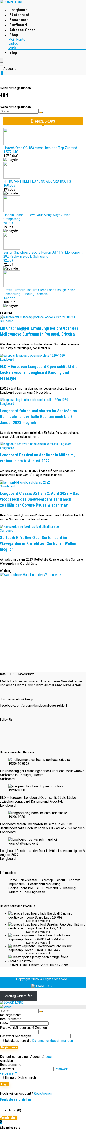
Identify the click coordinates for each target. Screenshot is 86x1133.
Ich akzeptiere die (38, 1041)
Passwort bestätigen (15, 1036)
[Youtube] (46, 731)
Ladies (13, 43)
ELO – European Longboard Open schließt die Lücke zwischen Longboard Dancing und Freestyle (38, 372)
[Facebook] (8, 731)
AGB (39, 888)
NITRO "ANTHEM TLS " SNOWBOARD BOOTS (37, 181)
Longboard (18, 9)
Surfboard (18, 24)
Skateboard (19, 14)
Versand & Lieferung (61, 888)
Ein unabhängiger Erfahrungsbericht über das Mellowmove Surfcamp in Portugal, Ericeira (42, 773)
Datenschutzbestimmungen (52, 1041)
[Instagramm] (27, 731)
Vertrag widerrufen (18, 996)
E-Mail (4, 1023)
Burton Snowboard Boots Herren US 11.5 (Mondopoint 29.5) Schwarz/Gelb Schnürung (43, 254)
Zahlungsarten (34, 892)
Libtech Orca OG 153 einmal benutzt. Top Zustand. (40, 148)
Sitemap (47, 880)
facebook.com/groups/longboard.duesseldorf (33, 705)
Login (4, 1084)
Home (12, 880)
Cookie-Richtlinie (20, 888)
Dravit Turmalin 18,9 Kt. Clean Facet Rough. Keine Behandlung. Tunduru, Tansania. (39, 292)
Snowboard (18, 19)
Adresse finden (22, 29)
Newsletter (28, 880)
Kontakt (75, 880)
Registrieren (9, 1047)
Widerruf (14, 892)
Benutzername (10, 1019)
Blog (13, 52)
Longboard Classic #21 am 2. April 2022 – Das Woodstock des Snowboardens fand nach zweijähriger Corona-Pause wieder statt (39, 499)
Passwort (23, 1028)
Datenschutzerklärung (44, 884)
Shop (13, 35)
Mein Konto (16, 39)
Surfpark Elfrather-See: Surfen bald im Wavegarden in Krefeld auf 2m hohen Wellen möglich (38, 543)
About (60, 880)
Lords (12, 47)
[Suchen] (41, 112)
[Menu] (1, 60)
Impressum (16, 884)
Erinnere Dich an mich (20, 1078)
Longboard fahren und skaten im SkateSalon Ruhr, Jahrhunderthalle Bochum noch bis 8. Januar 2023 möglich (38, 416)
